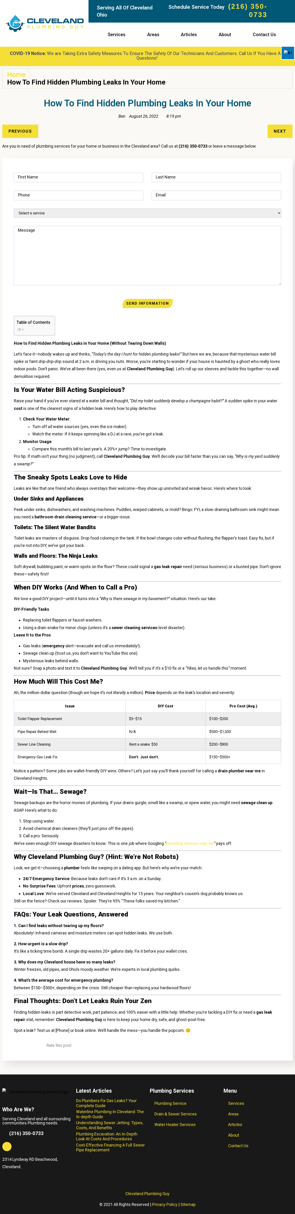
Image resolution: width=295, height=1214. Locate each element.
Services (116, 34)
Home (16, 74)
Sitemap (188, 1204)
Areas (153, 34)
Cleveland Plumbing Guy (147, 1193)
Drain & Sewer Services (175, 1114)
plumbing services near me (190, 843)
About (224, 34)
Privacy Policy (164, 1204)
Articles (189, 34)
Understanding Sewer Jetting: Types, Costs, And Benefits (109, 1125)
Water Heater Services (175, 1124)
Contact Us (264, 34)
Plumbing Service (170, 1103)
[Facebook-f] (7, 1146)
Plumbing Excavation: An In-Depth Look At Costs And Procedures (106, 1136)
